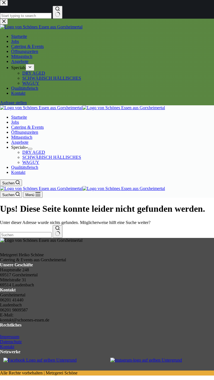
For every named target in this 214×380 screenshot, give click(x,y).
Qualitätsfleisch (24, 167)
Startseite (19, 117)
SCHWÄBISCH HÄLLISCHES (51, 157)
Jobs (15, 122)
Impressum (9, 336)
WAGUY (30, 162)
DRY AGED (33, 152)
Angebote (19, 142)
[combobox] (26, 235)
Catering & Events (27, 127)
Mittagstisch (21, 137)
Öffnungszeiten (24, 132)
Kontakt (18, 172)
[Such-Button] (57, 231)
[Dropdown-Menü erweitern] (30, 149)
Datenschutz (11, 341)
